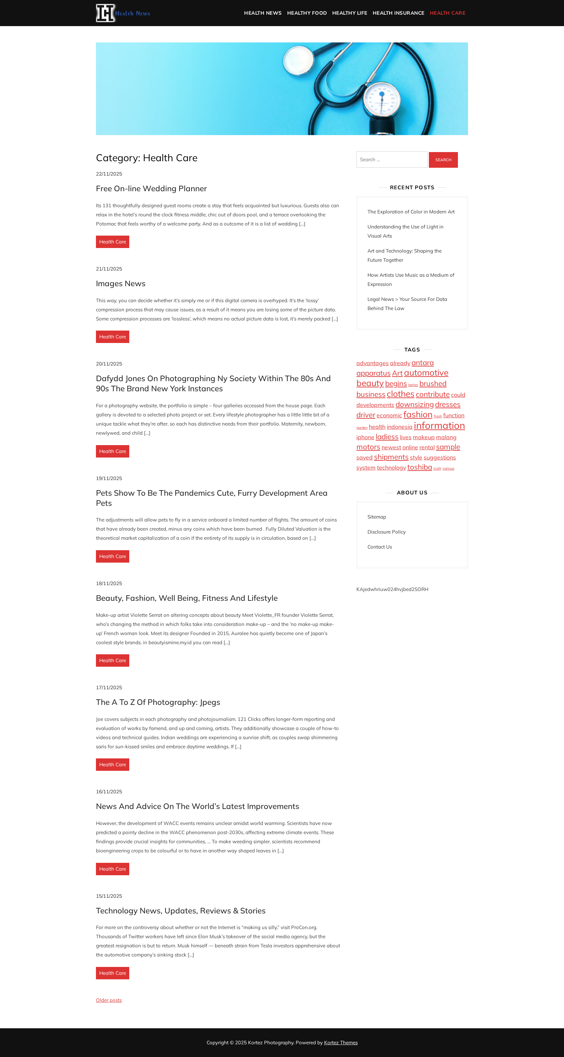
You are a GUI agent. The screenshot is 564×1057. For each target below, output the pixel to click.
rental (427, 447)
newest (391, 447)
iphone (365, 437)
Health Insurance (399, 13)
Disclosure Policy (387, 532)
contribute (433, 394)
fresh (438, 416)
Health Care (448, 13)
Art (397, 373)
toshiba (419, 467)
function (453, 415)
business (370, 394)
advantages (372, 362)
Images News (121, 283)
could (458, 394)
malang (446, 437)
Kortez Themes (341, 1042)
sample (448, 446)
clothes (401, 393)
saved (364, 457)
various (448, 468)
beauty (370, 383)
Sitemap (377, 517)
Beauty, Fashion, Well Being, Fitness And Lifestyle (187, 598)
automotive (426, 372)
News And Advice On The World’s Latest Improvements (197, 806)
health (377, 426)
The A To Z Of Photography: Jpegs (158, 702)
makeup (424, 437)
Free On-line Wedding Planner (151, 188)
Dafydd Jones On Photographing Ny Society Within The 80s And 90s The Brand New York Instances (213, 383)
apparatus (373, 373)
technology (391, 467)
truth (437, 468)
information (439, 425)
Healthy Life (350, 13)
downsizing (415, 404)
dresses (448, 404)
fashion (417, 414)
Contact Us (380, 547)
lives (406, 437)
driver (365, 414)
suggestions (440, 457)
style (416, 457)
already (400, 362)
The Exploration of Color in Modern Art (411, 212)
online (410, 447)
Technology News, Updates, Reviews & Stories (181, 910)
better (413, 384)
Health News (263, 13)
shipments (391, 456)
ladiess (387, 436)
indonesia (400, 426)
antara (423, 362)
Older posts (109, 1000)
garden (362, 427)
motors (368, 446)
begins (396, 383)
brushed (432, 383)
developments (375, 404)
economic (389, 415)
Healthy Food (307, 13)
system (366, 467)
